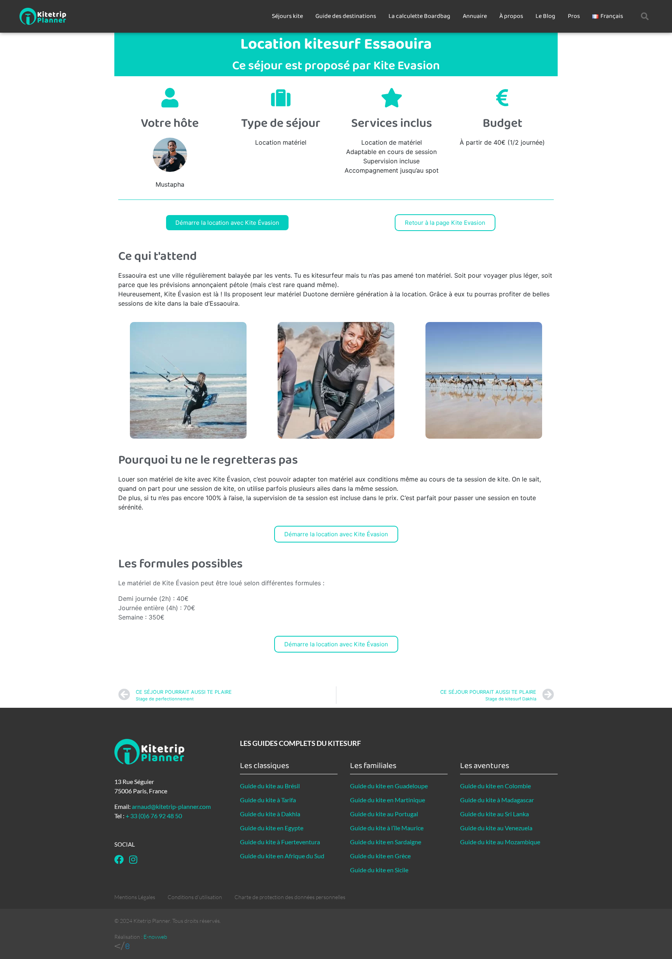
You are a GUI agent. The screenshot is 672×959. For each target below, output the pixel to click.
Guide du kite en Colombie (495, 785)
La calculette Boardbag (419, 16)
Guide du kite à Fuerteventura (280, 841)
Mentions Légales (134, 897)
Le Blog (545, 16)
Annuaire (475, 16)
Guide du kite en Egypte (271, 827)
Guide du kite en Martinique (387, 799)
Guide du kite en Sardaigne (385, 841)
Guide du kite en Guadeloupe (389, 785)
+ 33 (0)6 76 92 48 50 (154, 815)
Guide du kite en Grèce (380, 855)
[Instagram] (133, 859)
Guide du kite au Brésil (270, 785)
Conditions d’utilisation (195, 897)
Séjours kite (287, 16)
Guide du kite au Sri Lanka (494, 813)
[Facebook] (119, 859)
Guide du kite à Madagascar (497, 799)
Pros (574, 16)
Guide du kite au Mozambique (500, 841)
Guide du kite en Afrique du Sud (282, 855)
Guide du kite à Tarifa (268, 799)
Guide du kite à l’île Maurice (387, 827)
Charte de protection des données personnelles (289, 897)
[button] (645, 16)
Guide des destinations (345, 16)
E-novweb (155, 936)
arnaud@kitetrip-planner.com (171, 806)
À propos (511, 16)
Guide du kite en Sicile (379, 869)
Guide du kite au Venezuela (496, 827)
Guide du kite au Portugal (384, 813)
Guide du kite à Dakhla (270, 813)
